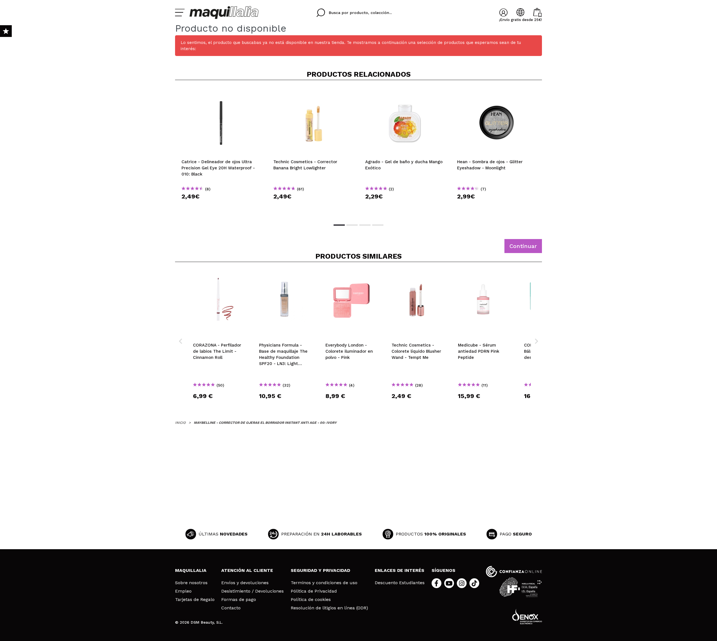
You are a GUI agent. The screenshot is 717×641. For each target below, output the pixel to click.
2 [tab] (352, 225)
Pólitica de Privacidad (314, 591)
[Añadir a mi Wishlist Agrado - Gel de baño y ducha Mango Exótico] (404, 93)
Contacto (231, 608)
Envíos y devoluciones (245, 583)
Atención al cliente (247, 570)
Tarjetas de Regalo (195, 599)
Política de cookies (311, 599)
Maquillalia (190, 570)
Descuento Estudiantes (400, 583)
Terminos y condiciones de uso (324, 583)
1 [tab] (339, 225)
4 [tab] (377, 225)
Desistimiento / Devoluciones (252, 591)
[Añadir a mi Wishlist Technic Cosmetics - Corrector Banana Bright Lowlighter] (312, 93)
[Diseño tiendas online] (527, 616)
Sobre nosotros (191, 583)
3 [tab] (365, 225)
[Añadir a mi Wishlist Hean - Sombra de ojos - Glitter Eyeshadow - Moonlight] (496, 93)
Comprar (221, 206)
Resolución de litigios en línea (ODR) (329, 608)
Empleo (183, 591)
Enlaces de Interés (399, 570)
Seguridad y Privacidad (320, 570)
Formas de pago (238, 599)
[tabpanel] (221, 151)
